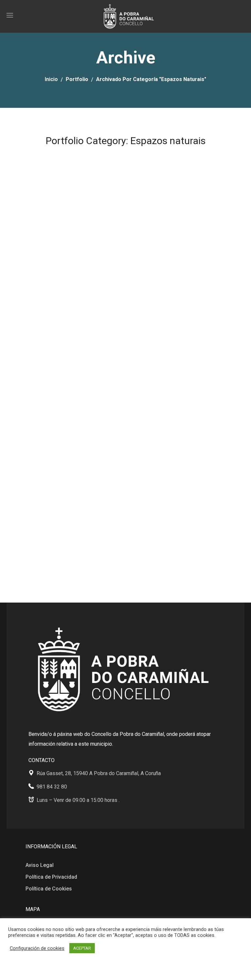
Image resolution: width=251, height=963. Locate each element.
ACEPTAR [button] (82, 948)
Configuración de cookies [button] (37, 948)
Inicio (51, 79)
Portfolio (77, 79)
